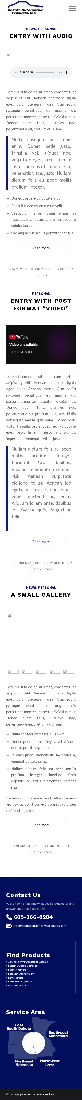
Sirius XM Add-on (17, 985)
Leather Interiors (17, 969)
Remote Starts (15, 977)
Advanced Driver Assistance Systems (28, 961)
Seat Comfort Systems (20, 981)
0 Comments (41, 269)
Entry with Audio (41, 35)
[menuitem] (70, 8)
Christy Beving (41, 569)
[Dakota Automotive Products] (34, 8)
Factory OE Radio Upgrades (22, 965)
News (31, 29)
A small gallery (41, 594)
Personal (47, 29)
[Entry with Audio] (41, 65)
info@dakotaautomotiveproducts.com (40, 925)
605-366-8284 (33, 917)
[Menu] (70, 8)
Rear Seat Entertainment (21, 973)
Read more (41, 248)
